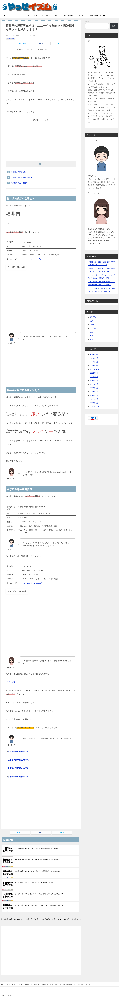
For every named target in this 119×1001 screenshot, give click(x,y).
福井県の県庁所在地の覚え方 (22, 177)
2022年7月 (94, 380)
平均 (28, 15)
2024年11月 (94, 354)
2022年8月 (94, 377)
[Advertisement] (41, 138)
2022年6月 (94, 384)
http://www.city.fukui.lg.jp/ (32, 583)
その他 (92, 325)
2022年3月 (94, 395)
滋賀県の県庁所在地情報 (18, 768)
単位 (56, 15)
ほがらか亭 (10, 682)
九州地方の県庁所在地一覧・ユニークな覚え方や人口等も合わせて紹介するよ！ (40, 894)
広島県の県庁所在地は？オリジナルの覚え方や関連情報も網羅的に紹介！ (22, 919)
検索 (87, 22)
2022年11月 (94, 365)
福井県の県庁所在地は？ (20, 172)
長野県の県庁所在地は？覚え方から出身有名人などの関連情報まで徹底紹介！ (40, 905)
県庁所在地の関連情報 (19, 183)
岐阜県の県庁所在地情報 (18, 760)
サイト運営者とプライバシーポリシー (91, 15)
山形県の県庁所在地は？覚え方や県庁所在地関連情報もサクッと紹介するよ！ (40, 848)
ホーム (4, 15)
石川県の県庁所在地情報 (18, 751)
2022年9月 (94, 373)
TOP (10, 984)
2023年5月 (94, 362)
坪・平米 (93, 317)
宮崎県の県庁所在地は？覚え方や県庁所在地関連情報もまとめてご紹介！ (38, 871)
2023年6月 (94, 358)
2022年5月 (94, 388)
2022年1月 (94, 403)
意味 (35, 15)
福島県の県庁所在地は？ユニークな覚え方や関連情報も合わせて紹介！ (61, 919)
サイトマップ (17, 15)
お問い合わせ (68, 15)
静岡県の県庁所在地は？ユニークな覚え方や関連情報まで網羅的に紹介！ (38, 860)
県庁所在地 (46, 15)
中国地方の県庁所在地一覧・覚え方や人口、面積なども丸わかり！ (36, 882)
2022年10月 (94, 369)
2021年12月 (94, 406)
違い (91, 332)
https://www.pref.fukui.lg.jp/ (32, 259)
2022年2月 (94, 399)
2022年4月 (94, 392)
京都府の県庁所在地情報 (18, 777)
